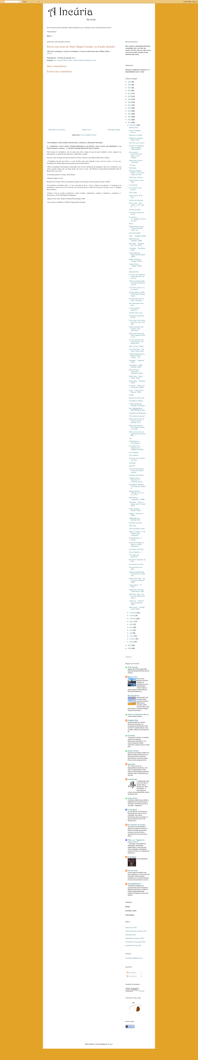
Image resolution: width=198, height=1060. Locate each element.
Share (49, 53)
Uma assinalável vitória (136, 528)
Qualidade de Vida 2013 (133, 945)
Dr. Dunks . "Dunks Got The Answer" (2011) (137, 386)
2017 (129, 105)
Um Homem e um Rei (136, 564)
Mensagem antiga (114, 130)
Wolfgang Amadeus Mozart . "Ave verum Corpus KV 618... (136, 172)
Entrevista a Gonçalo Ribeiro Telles (136, 139)
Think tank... (133, 526)
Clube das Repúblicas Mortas (138, 714)
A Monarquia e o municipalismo (134, 442)
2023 (129, 88)
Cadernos (128, 657)
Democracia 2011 (131, 927)
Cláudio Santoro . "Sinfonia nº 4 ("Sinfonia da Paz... (136, 480)
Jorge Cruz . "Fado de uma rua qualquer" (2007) (136, 602)
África (131, 224)
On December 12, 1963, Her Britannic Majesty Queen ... (137, 294)
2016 (129, 108)
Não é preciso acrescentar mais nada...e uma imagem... (135, 155)
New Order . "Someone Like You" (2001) (136, 244)
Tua (130, 438)
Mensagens (132, 972)
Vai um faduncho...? (135, 552)
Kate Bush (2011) (134, 233)
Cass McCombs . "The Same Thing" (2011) (136, 350)
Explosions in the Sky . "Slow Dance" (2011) (136, 590)
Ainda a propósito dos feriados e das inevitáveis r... (136, 328)
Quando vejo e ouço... (136, 313)
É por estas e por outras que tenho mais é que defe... (137, 322)
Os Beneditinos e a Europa (135, 539)
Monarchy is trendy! (135, 135)
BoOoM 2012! (133, 127)
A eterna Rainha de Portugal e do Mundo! (137, 405)
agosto (132, 621)
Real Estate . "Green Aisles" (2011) (136, 377)
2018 (129, 102)
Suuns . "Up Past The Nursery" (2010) (136, 391)
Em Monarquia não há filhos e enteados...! (136, 299)
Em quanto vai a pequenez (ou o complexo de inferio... (137, 447)
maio (131, 630)
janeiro (132, 642)
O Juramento (133, 185)
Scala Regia (132, 857)
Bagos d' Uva (132, 677)
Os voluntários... (134, 452)
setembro (133, 618)
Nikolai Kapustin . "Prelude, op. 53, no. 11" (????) (136, 493)
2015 (129, 111)
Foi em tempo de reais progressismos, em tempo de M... (136, 341)
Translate (141, 991)
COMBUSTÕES (133, 720)
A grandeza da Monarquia (137, 413)
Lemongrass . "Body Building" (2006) (136, 366)
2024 (129, 85)
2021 (129, 93)
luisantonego (132, 779)
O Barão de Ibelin (135, 210)
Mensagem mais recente (57, 130)
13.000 (131, 395)
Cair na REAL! (134, 455)
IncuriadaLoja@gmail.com (134, 958)
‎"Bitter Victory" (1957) (136, 346)
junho (132, 627)
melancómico (132, 798)
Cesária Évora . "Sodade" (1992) (135, 265)
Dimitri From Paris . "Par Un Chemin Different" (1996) (137, 580)
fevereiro (133, 639)
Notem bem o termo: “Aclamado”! (136, 161)
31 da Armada (133, 667)
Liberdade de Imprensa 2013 (134, 938)
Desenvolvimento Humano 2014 (135, 931)
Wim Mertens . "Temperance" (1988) (137, 498)
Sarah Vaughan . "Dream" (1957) (135, 509)
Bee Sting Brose (133, 695)
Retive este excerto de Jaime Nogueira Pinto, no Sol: (137, 335)
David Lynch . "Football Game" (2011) (136, 608)
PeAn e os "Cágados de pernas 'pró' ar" (136, 841)
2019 (129, 99)
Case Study (133, 192)
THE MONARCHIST (134, 884)
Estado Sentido (78, 60)
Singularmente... (134, 272)
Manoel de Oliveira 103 (136, 398)
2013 (129, 117)
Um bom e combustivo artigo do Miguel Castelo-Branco (136, 147)
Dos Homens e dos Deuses (135, 189)
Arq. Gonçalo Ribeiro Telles (63, 60)
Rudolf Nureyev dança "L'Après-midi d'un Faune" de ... (136, 228)
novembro (133, 613)
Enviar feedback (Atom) (88, 135)
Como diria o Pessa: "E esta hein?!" (137, 288)
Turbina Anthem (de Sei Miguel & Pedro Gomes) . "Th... (137, 355)
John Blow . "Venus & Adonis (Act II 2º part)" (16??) (137, 504)
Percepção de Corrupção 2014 (135, 942)
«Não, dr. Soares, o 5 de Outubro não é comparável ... (137, 533)
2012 (129, 120)
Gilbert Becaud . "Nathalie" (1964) (135, 240)
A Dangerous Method (136, 401)
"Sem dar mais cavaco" (137, 143)
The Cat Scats (133, 870)
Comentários (132, 976)
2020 (129, 96)
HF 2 (130, 269)
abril (131, 633)
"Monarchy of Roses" (136, 177)
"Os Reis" (132, 165)
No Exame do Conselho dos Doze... (137, 459)
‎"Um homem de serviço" (137, 416)
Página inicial (86, 130)
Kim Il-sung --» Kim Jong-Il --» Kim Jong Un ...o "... (136, 205)
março (132, 636)
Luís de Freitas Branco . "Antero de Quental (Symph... (137, 470)
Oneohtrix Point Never (136, 475)
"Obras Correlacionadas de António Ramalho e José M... (137, 282)
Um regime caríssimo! (136, 549)
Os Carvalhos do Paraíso (136, 825)
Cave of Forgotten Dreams (135, 131)
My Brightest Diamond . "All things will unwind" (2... (137, 486)
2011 (129, 122)
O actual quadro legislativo (134, 309)
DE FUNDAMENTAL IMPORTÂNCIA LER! (137, 409)
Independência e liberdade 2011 (134, 519)
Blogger (110, 1044)
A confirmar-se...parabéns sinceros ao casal (137, 219)
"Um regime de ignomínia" (134, 556)
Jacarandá (131, 764)
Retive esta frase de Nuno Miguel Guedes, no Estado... (137, 427)
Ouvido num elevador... (136, 200)
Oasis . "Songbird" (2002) (137, 236)
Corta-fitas (131, 735)
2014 (129, 114)
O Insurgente (132, 810)
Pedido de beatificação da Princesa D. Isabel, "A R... (137, 573)
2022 (129, 90)
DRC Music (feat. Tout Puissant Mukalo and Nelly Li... (137, 596)
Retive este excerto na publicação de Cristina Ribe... (137, 433)
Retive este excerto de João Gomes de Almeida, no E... (136, 420)
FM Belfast (132, 168)
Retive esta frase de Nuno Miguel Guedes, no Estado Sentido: (81, 46)
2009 (129, 648)
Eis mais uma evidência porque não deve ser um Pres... (137, 276)
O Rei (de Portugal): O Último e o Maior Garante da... (136, 544)
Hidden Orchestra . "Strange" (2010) (135, 260)
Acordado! (132, 463)
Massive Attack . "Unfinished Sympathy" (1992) (136, 371)
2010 (129, 645)
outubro (132, 615)
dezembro (133, 125)
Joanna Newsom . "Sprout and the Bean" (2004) (137, 254)
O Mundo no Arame (135, 523)
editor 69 (132, 466)
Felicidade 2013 (130, 935)
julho (131, 624)
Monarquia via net (90, 60)
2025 (129, 82)
